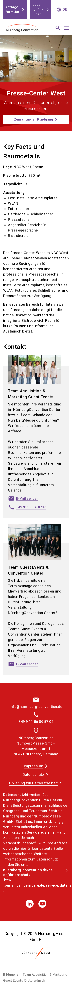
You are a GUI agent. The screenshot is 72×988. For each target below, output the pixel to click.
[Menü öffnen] (66, 28)
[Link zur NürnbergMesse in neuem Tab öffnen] (36, 953)
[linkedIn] (30, 904)
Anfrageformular (12, 9)
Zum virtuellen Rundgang (33, 119)
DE (61, 9)
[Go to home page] (24, 29)
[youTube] (42, 904)
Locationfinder (38, 9)
